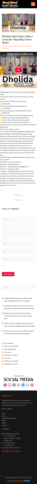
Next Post (18, 200)
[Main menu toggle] (33, 4)
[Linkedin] (23, 385)
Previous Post (18, 195)
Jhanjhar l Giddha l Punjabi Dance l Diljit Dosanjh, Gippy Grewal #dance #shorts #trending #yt (18, 299)
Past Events (7, 358)
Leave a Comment (7, 46)
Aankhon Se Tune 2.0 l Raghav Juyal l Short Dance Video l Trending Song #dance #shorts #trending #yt (19, 325)
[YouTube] (9, 385)
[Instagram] (5, 385)
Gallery (4, 423)
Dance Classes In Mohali (21, 46)
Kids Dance (7, 352)
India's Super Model (10, 349)
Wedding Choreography (11, 361)
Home (4, 413)
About (4, 416)
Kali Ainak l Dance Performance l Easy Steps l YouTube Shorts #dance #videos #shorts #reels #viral (18, 315)
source (2, 190)
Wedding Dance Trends (11, 364)
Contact (4, 425)
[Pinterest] (32, 385)
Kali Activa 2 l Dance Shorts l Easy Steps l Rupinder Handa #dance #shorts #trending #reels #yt (19, 332)
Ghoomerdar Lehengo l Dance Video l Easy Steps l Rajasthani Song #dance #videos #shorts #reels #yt (19, 307)
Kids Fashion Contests (10, 355)
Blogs (3, 420)
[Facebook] (14, 385)
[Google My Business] (18, 385)
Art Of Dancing (8, 343)
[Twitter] (27, 385)
